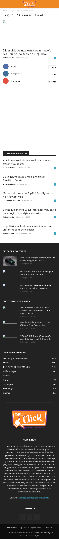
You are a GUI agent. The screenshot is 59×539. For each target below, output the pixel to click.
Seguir (53, 75)
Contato (48, 527)
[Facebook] (22, 517)
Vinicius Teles (9, 168)
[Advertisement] (29, 120)
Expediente (24, 527)
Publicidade (12, 527)
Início (5, 11)
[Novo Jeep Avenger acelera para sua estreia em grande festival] (10, 261)
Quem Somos (36, 527)
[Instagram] (29, 517)
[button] (4, 4)
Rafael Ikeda (8, 58)
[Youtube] (37, 517)
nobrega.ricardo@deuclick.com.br (33, 497)
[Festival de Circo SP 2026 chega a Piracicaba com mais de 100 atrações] (10, 275)
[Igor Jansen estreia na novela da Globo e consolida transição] (10, 289)
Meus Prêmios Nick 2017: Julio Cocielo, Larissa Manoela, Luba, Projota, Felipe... (34, 310)
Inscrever (52, 82)
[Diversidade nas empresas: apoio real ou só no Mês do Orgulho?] (29, 33)
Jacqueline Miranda (11, 201)
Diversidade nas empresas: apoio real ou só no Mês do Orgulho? (27, 52)
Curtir (53, 67)
